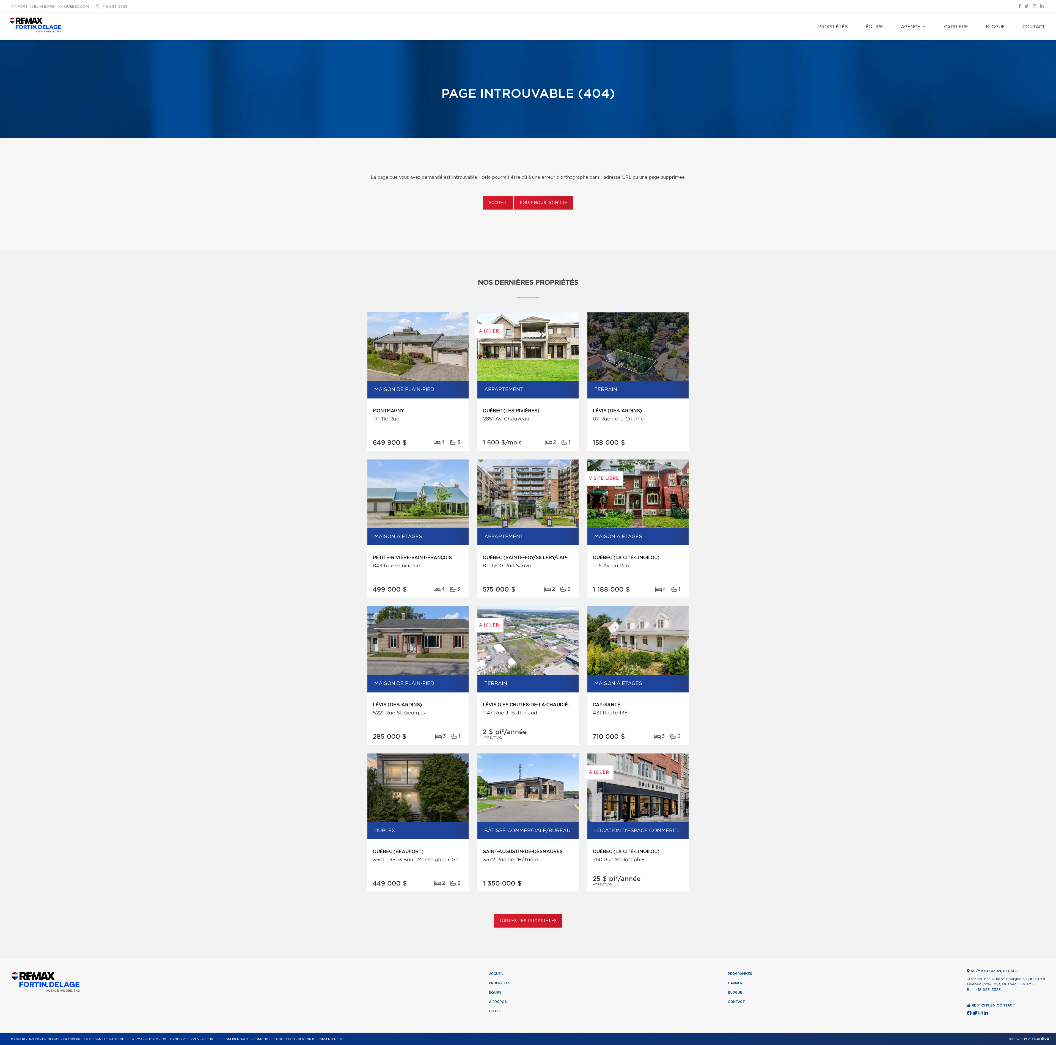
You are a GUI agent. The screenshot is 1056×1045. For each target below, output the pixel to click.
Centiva (1040, 1038)
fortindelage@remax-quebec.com (53, 7)
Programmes (740, 973)
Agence (910, 27)
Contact (1034, 27)
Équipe (874, 27)
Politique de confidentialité (226, 1039)
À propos (498, 1001)
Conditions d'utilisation (274, 1039)
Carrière (956, 27)
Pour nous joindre (544, 203)
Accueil (497, 203)
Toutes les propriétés (528, 921)
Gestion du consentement (320, 1039)
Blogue (995, 27)
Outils (495, 1011)
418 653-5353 (114, 7)
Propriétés (833, 27)
